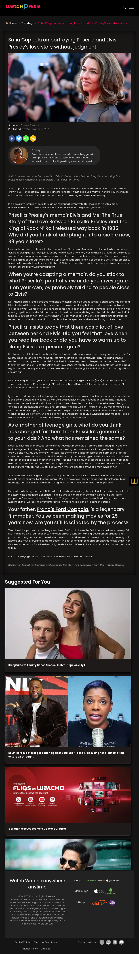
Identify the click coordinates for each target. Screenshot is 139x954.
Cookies (45, 948)
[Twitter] (19, 138)
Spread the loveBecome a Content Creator (37, 829)
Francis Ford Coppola (62, 509)
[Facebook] (12, 138)
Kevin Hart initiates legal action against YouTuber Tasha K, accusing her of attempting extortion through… (66, 754)
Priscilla (18, 207)
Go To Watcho (23, 942)
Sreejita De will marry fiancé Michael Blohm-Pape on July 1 (46, 665)
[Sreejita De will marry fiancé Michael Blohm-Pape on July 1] (68, 623)
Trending (27, 23)
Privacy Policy (30, 948)
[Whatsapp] (26, 138)
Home (13, 23)
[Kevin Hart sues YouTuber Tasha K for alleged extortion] (68, 711)
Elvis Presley (98, 195)
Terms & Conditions (45, 942)
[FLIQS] (68, 795)
